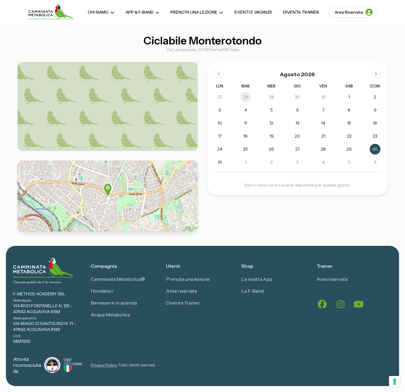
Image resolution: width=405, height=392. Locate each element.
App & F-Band (140, 12)
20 (297, 136)
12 (271, 123)
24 (219, 149)
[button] (107, 190)
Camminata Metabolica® (118, 279)
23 (375, 136)
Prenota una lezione (193, 12)
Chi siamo (98, 12)
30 (297, 97)
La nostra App (256, 279)
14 (323, 123)
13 (297, 123)
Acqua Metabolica (110, 315)
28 (245, 97)
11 (245, 123)
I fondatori (102, 291)
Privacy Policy (104, 365)
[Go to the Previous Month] (219, 74)
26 (271, 149)
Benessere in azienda (114, 303)
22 (349, 136)
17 (219, 136)
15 (349, 123)
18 (245, 136)
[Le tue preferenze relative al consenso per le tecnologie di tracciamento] (394, 381)
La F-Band (252, 291)
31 (323, 97)
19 (272, 136)
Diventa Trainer (301, 12)
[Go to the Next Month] (375, 74)
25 (245, 149)
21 (323, 136)
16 (375, 123)
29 (271, 97)
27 (220, 97)
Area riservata (181, 291)
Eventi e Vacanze (253, 12)
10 (220, 123)
